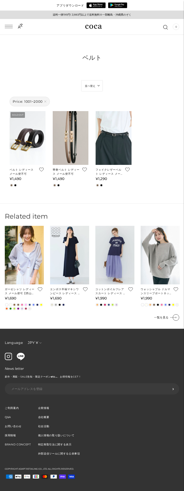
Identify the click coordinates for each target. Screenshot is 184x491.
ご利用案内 (12, 408)
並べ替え (90, 86)
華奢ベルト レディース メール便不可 (66, 171)
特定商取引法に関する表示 (55, 444)
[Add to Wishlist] (41, 169)
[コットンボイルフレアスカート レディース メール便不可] (114, 255)
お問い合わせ (13, 426)
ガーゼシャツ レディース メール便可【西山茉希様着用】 (19, 291)
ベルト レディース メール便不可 (22, 171)
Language (14, 343)
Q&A (8, 417)
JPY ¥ (33, 342)
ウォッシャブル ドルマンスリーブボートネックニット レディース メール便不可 (156, 291)
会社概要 (43, 417)
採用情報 (10, 435)
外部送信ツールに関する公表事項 (59, 453)
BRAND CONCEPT (18, 444)
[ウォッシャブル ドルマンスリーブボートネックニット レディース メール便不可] (160, 255)
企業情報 (43, 408)
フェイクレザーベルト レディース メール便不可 (108, 172)
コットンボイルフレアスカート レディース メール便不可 (110, 291)
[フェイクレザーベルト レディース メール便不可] (114, 138)
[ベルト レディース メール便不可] (28, 138)
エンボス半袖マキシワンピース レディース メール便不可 (65, 291)
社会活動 (43, 426)
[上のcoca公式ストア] (21, 359)
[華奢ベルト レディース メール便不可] (71, 138)
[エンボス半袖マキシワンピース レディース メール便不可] (69, 255)
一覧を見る (161, 317)
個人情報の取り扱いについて (56, 435)
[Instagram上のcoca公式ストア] (8, 359)
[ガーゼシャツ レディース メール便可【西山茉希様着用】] (24, 255)
